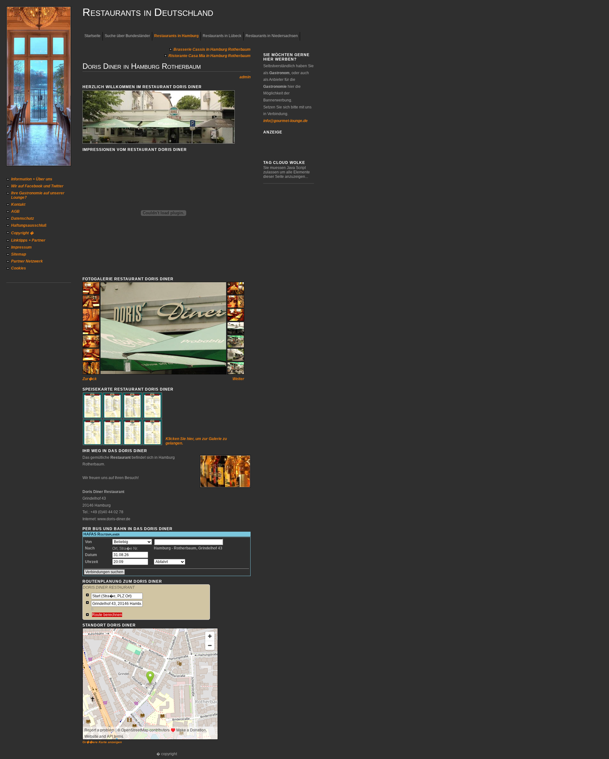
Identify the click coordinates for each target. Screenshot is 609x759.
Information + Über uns (31, 179)
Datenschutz (22, 218)
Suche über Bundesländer (127, 36)
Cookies (18, 268)
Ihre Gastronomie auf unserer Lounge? (37, 195)
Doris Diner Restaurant (108, 587)
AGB (15, 211)
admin (245, 77)
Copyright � (22, 233)
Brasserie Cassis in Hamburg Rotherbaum (212, 49)
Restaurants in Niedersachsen (272, 36)
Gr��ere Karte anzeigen (102, 742)
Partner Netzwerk (27, 261)
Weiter (238, 379)
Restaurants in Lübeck (222, 36)
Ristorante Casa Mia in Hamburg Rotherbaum (209, 56)
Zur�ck (89, 379)
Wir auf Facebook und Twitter (37, 186)
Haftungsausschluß (28, 225)
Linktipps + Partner (28, 240)
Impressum (21, 247)
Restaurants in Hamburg (176, 36)
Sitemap (18, 254)
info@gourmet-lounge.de (285, 121)
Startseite (92, 36)
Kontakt (18, 204)
